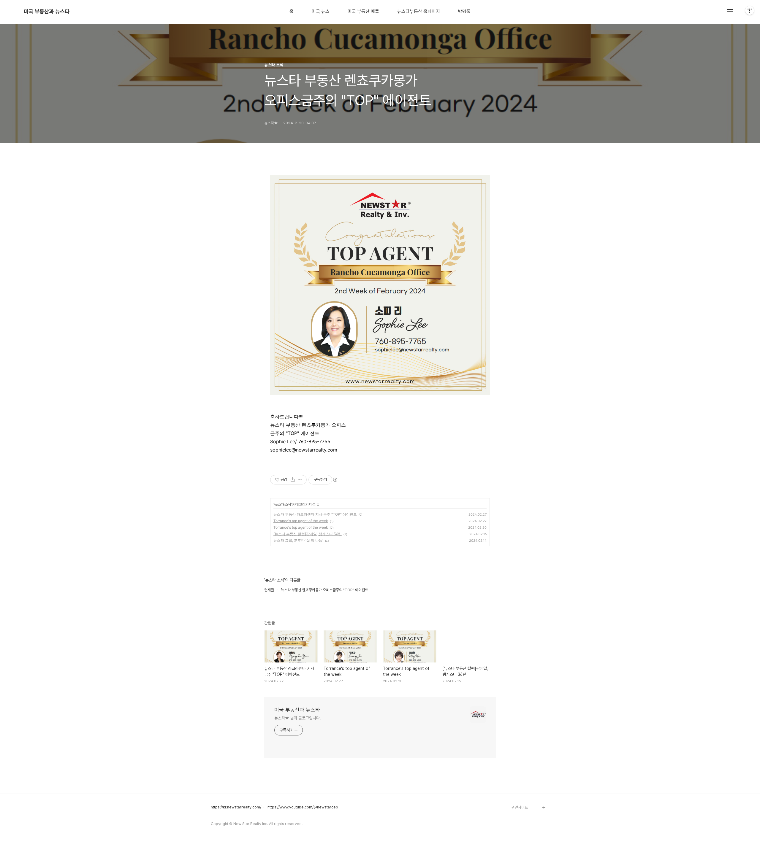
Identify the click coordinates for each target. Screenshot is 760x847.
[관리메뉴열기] (749, 10)
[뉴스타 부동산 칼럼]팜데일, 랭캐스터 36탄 (307, 534)
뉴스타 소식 (282, 504)
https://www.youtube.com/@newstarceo (302, 807)
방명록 (464, 11)
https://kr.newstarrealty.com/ (236, 807)
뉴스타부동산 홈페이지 (418, 11)
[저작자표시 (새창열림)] (335, 479)
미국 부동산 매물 (363, 11)
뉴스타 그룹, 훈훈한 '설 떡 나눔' (298, 540)
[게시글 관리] (300, 479)
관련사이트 (520, 807)
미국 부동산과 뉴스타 (46, 12)
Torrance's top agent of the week (300, 521)
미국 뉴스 (321, 11)
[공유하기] (292, 479)
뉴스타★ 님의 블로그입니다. (297, 718)
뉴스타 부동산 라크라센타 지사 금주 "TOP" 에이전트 (315, 514)
